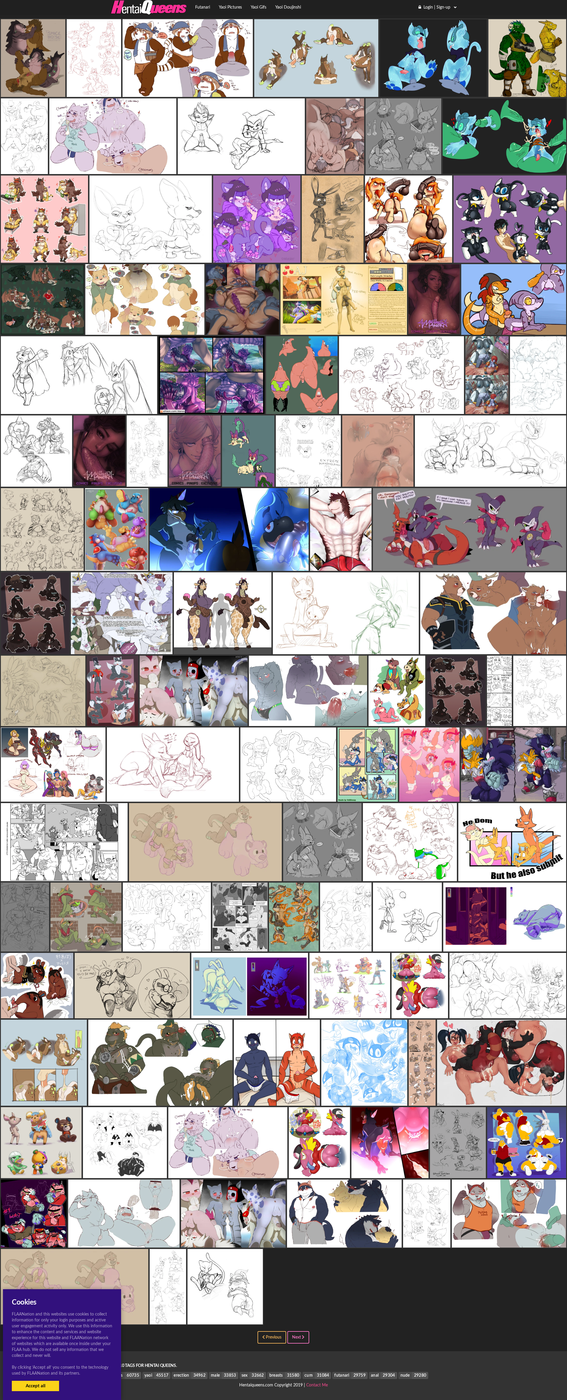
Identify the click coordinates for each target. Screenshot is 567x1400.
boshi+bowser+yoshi (116, 566)
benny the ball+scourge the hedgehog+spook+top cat (64, 876)
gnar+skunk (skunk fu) (427, 1242)
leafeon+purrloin (248, 482)
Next (297, 1337)
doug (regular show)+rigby (401, 409)
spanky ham (34, 1242)
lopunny (79, 409)
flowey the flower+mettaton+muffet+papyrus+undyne (322, 482)
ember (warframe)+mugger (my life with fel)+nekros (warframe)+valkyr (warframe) (73, 797)
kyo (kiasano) (25, 946)
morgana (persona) (364, 1101)
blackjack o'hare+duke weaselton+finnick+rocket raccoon (480, 1173)
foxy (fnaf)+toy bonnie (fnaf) (174, 1319)
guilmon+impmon (469, 566)
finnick (150, 258)
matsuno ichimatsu (256, 258)
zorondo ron (512, 876)
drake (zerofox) (122, 649)
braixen (539, 721)
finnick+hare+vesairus (332, 258)
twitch (86, 946)
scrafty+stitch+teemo (507, 1013)
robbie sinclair (36, 482)
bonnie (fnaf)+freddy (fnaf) (149, 482)
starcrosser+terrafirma (43, 721)
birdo (429, 797)
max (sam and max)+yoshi (527, 1173)
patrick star (302, 409)
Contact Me (317, 1385)
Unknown (33, 92)
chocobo (42, 566)
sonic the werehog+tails (514, 797)
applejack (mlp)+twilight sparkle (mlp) (344, 330)
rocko (346, 946)
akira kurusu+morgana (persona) (510, 258)
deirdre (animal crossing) (41, 1173)
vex (487, 409)
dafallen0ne (493, 649)
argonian (527, 92)
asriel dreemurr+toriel (505, 721)
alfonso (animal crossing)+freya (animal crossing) (412, 721)
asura (35, 649)
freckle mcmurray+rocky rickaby (296, 946)
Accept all (35, 1386)
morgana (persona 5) (427, 1101)
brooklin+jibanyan (419, 1013)
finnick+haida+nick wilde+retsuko (346, 649)
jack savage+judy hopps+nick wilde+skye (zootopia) (173, 797)
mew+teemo (225, 1319)
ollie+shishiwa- (194, 721)
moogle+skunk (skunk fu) (407, 946)
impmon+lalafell (241, 169)
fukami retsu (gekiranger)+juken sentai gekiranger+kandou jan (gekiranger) (300, 1101)
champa (403, 169)
